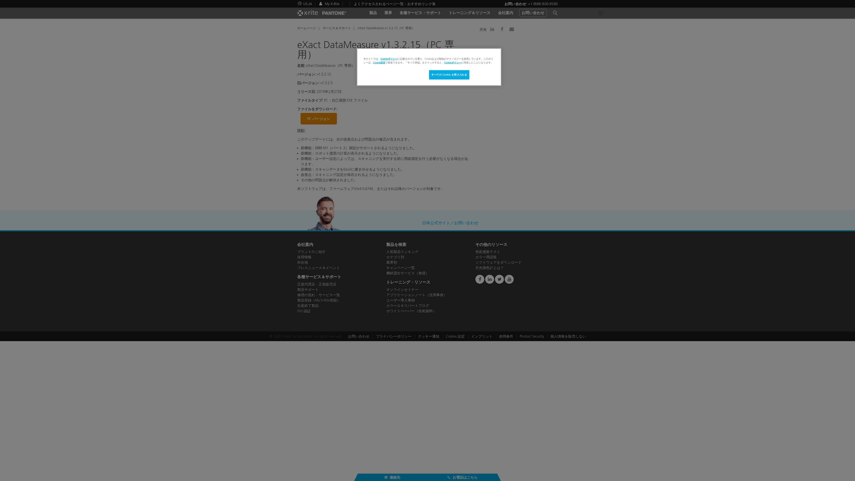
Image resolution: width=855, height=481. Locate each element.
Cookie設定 (379, 62)
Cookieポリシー (389, 58)
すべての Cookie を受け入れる (449, 74)
